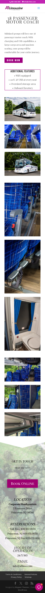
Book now (13, 60)
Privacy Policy (16, 577)
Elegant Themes (22, 587)
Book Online (22, 483)
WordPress (22, 590)
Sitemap (28, 577)
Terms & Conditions (13, 574)
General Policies (30, 574)
